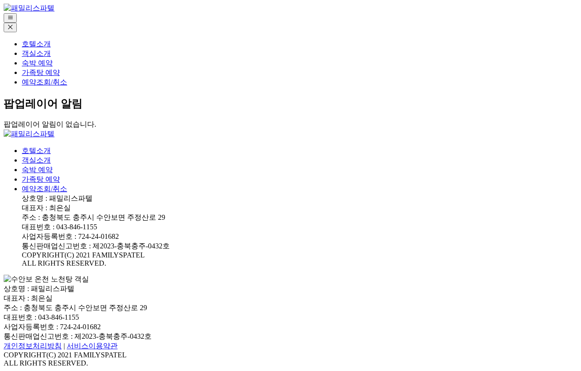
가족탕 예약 (41, 72)
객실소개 (36, 53)
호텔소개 (36, 44)
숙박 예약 (37, 63)
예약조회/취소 (44, 82)
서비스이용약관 (92, 346)
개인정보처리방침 (33, 346)
